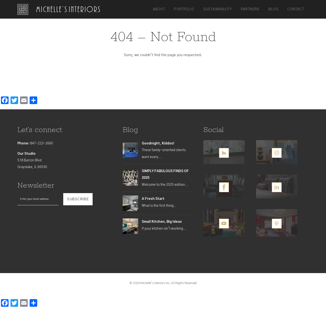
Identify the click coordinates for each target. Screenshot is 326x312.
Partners (250, 9)
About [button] (159, 9)
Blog (273, 9)
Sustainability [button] (217, 9)
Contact (295, 9)
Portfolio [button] (184, 9)
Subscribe (78, 199)
